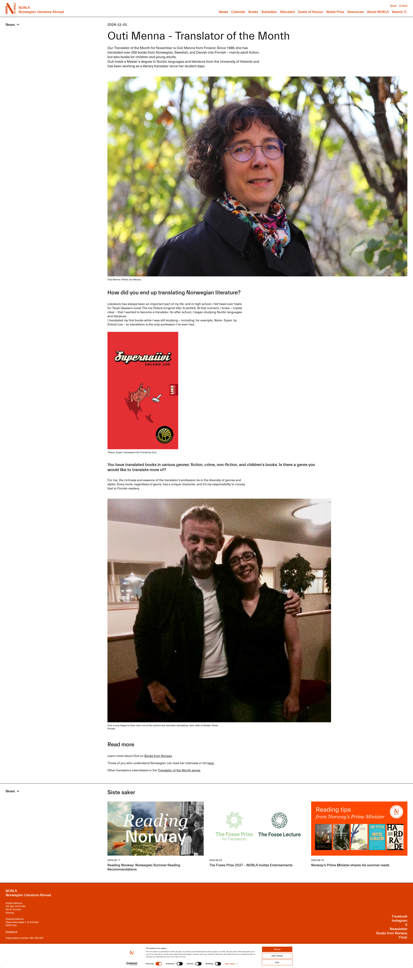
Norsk (393, 5)
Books (253, 12)
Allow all (277, 949)
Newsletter (398, 929)
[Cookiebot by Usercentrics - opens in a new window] (131, 963)
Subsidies (269, 12)
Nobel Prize (335, 12)
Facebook (399, 916)
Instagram (399, 921)
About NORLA (378, 12)
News (223, 12)
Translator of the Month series (179, 770)
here (210, 762)
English (403, 5)
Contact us (11, 931)
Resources (355, 12)
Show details (230, 964)
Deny (277, 962)
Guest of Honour (310, 12)
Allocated (287, 12)
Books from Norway (158, 755)
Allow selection (277, 956)
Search (397, 12)
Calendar (238, 12)
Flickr (403, 937)
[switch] (180, 963)
